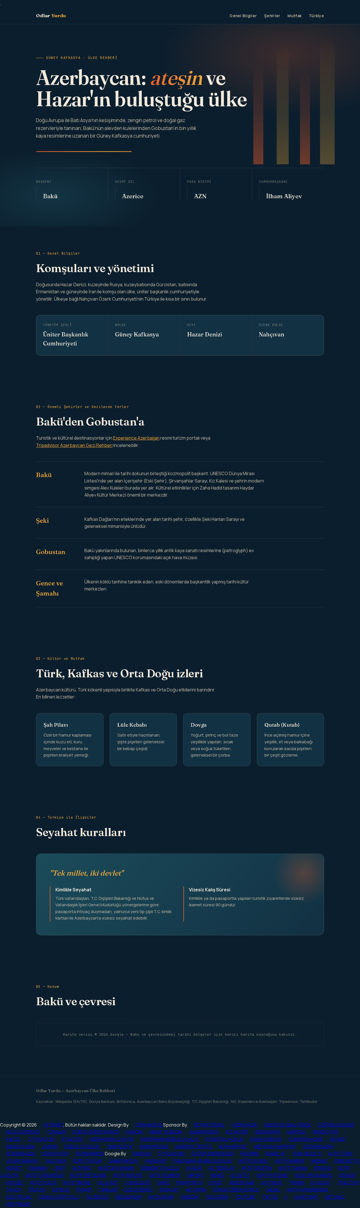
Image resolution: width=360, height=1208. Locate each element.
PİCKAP (84, 1190)
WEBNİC (319, 1161)
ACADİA (194, 1168)
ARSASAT (169, 1190)
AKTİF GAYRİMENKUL (307, 1190)
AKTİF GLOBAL (253, 1161)
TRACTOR (348, 1183)
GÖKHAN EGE (149, 1125)
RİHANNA (38, 1168)
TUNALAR (56, 1132)
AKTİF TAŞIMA (292, 1168)
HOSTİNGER (18, 1204)
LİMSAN (50, 1146)
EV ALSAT (321, 1183)
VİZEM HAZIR (244, 1125)
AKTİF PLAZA (43, 1183)
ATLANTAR (237, 1132)
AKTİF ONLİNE (77, 1183)
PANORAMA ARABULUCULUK (169, 1139)
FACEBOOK (97, 1197)
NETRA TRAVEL (209, 1125)
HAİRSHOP (155, 1161)
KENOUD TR (347, 1161)
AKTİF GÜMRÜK (164, 1175)
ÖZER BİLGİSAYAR (336, 1125)
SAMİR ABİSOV (123, 1161)
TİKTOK (270, 1197)
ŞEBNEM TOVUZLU (160, 1168)
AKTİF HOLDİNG (272, 1175)
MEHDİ (217, 1175)
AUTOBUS (271, 1183)
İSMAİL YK (275, 1153)
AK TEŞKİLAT (222, 1168)
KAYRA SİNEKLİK (266, 1139)
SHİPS (163, 1183)
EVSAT (216, 1183)
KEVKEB (337, 1139)
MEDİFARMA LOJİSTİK (112, 1139)
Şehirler (272, 15)
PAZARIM (249, 1153)
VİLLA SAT (107, 1183)
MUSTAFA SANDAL (313, 1175)
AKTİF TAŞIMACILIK (44, 1175)
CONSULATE (137, 1183)
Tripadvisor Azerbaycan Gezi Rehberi (74, 445)
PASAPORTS (189, 1183)
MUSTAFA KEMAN (116, 1168)
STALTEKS (72, 1139)
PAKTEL (13, 1139)
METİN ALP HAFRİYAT (275, 1146)
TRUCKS (36, 1190)
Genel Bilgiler (243, 15)
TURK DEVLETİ (306, 1153)
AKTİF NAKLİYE (127, 1175)
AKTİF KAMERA (289, 1161)
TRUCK (13, 1190)
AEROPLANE (242, 1183)
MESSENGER (128, 1197)
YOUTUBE (245, 1197)
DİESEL (273, 1190)
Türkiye (316, 15)
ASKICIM (134, 1132)
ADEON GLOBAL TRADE (287, 1125)
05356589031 (89, 1153)
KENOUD (322, 1168)
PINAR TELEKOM (166, 1132)
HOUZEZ (14, 1183)
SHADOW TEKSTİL (193, 1146)
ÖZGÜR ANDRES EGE (212, 1153)
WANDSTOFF (325, 1132)
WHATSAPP (306, 1197)
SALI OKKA (55, 1161)
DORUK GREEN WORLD (96, 1132)
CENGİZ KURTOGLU (59, 1197)
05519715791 (55, 1153)
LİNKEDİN (189, 1197)
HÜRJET (14, 1168)
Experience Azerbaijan (136, 438)
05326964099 (318, 1146)
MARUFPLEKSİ (154, 1146)
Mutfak (294, 15)
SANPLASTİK (120, 1146)
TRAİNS (296, 1183)
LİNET (60, 1168)
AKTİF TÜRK (340, 1153)
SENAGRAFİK (267, 1132)
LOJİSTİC (240, 1175)
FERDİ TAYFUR (87, 1161)
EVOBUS (60, 1190)
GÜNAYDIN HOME (306, 1139)
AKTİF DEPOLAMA (88, 1175)
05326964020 (20, 1153)
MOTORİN (196, 1190)
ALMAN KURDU (204, 1132)
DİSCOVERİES (138, 1190)
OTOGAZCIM (41, 1139)
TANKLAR (108, 1190)
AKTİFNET (53, 1125)
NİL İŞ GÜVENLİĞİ (23, 1132)
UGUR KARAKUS (22, 1161)
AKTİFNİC (81, 1168)
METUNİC (335, 1197)
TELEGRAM (216, 1197)
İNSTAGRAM (161, 1197)
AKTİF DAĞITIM (257, 1168)
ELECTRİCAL (19, 1197)
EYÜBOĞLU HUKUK (224, 1139)
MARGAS (296, 1132)
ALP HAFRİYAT (233, 1146)
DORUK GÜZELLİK (82, 1146)
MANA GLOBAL (20, 1146)
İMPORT (195, 1175)
